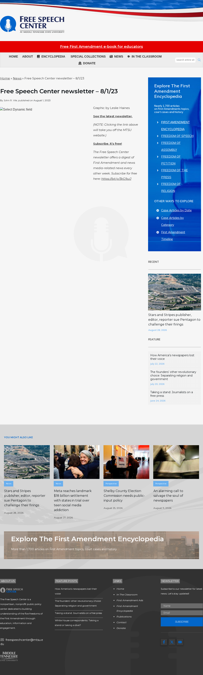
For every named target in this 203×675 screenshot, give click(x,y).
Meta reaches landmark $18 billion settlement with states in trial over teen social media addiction (73, 500)
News (17, 78)
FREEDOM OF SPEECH (177, 136)
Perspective (111, 483)
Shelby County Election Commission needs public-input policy (124, 495)
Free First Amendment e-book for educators (101, 46)
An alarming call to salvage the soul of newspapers (168, 495)
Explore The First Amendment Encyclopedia (172, 91)
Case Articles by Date (176, 210)
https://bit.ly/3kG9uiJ (116, 179)
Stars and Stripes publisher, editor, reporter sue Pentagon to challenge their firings (174, 319)
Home (5, 78)
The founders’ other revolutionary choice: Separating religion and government (173, 375)
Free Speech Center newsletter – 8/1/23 (59, 91)
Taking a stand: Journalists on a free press (78, 612)
